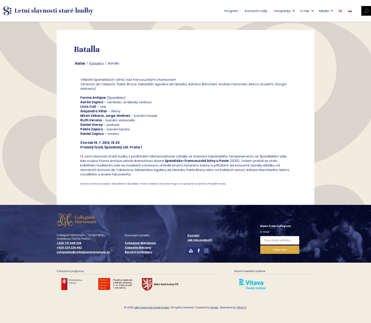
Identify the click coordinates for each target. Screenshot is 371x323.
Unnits (214, 307)
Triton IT (241, 307)
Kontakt (193, 235)
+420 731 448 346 (69, 243)
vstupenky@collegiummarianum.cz (83, 252)
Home (80, 63)
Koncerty (96, 63)
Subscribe (279, 249)
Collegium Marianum (140, 243)
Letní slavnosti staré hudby (151, 307)
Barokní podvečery (138, 252)
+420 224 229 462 (69, 247)
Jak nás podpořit (199, 240)
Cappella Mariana (138, 247)
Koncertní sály (256, 11)
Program (231, 11)
